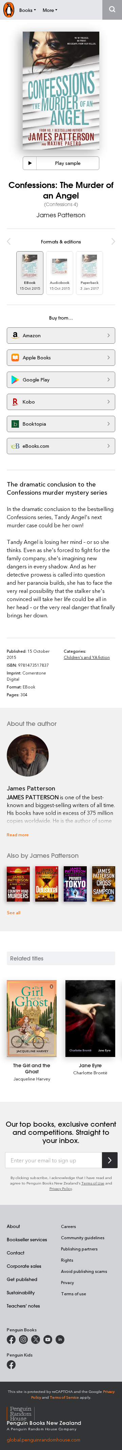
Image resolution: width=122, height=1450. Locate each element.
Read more (18, 834)
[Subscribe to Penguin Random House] (110, 1160)
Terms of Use (92, 1183)
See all (13, 912)
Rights (67, 1260)
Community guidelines (82, 1237)
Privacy (67, 1282)
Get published (22, 1279)
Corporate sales (24, 1266)
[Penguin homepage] (8, 9)
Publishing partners (79, 1249)
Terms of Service (64, 1397)
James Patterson (61, 215)
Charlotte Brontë (90, 1072)
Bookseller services (27, 1239)
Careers (68, 1226)
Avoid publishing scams (84, 1271)
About (13, 1226)
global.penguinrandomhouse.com (43, 1439)
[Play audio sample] (30, 163)
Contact (15, 1253)
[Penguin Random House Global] (25, 1413)
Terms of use (73, 1294)
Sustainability (21, 1292)
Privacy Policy (60, 1188)
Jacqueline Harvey (32, 1078)
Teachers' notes (23, 1306)
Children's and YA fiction (87, 657)
